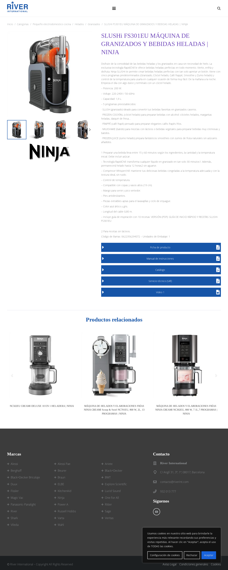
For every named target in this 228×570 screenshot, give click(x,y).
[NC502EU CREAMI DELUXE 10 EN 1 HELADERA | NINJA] (42, 365)
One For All (112, 498)
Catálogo (160, 269)
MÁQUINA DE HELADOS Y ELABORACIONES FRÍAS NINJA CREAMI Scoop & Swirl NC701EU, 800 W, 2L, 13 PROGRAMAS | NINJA (114, 410)
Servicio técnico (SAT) (160, 281)
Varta (61, 518)
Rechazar (191, 555)
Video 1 (160, 292)
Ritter (108, 504)
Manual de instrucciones (160, 258)
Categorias (23, 24)
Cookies (216, 564)
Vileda (15, 525)
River (14, 511)
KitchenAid (64, 491)
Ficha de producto (160, 247)
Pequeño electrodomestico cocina (52, 24)
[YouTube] (156, 511)
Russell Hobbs (67, 511)
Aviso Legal (170, 564)
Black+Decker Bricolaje (25, 477)
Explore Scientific (116, 484)
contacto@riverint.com (174, 482)
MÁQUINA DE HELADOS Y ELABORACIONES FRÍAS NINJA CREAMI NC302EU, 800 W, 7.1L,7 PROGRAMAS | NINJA (186, 410)
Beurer (62, 471)
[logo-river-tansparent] (18, 8)
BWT (108, 477)
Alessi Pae (64, 464)
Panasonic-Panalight (23, 504)
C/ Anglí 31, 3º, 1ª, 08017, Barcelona (182, 472)
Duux (14, 484)
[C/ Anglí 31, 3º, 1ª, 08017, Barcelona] (156, 472)
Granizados (94, 24)
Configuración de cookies (165, 555)
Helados (79, 24)
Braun (61, 477)
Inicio (10, 24)
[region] (181, 545)
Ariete (109, 464)
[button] (114, 8)
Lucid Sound (113, 491)
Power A (63, 504)
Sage (108, 511)
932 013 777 (168, 491)
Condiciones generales (193, 564)
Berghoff (16, 471)
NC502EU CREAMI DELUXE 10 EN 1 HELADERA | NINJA (42, 406)
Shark (14, 518)
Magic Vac (17, 498)
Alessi (14, 464)
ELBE (61, 484)
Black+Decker (113, 471)
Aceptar (208, 555)
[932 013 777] (156, 491)
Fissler (15, 491)
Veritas (109, 518)
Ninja (61, 498)
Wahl (61, 525)
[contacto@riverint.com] (156, 481)
